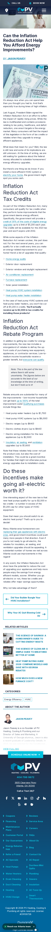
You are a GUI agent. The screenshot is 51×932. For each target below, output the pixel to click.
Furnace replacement (16, 280)
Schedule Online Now (24, 754)
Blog (31, 847)
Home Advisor (25, 804)
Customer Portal (14, 835)
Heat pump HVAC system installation (24, 290)
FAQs (32, 835)
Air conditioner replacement (19, 274)
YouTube (19, 798)
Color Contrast (36, 930)
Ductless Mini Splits (36, 867)
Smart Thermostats (36, 897)
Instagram (31, 798)
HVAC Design (12, 897)
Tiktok (38, 798)
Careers (33, 828)
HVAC (28, 699)
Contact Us (35, 854)
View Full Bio (11, 749)
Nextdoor (31, 804)
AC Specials (12, 860)
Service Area (36, 821)
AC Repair (34, 860)
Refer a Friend (13, 854)
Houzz (44, 798)
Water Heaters (13, 873)
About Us (34, 840)
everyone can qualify (33, 359)
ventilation (37, 442)
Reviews (33, 816)
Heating (10, 890)
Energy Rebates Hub (14, 847)
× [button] (34, 926)
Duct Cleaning (13, 884)
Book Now (39, 3)
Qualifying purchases (33, 404)
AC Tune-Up (35, 890)
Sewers (33, 879)
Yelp (19, 804)
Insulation (10, 442)
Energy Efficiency (13, 699)
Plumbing (34, 873)
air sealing (22, 442)
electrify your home (13, 175)
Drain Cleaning (13, 879)
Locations (6, 10)
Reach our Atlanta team (21, 926)
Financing (11, 821)
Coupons (10, 816)
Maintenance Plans (13, 828)
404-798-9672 (25, 777)
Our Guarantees (14, 840)
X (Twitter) (13, 798)
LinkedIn (25, 798)
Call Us (16, 3)
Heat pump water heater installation (23, 295)
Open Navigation (44, 10)
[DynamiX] (25, 923)
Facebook (6, 798)
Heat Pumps (12, 866)
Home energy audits (16, 259)
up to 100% (22, 400)
